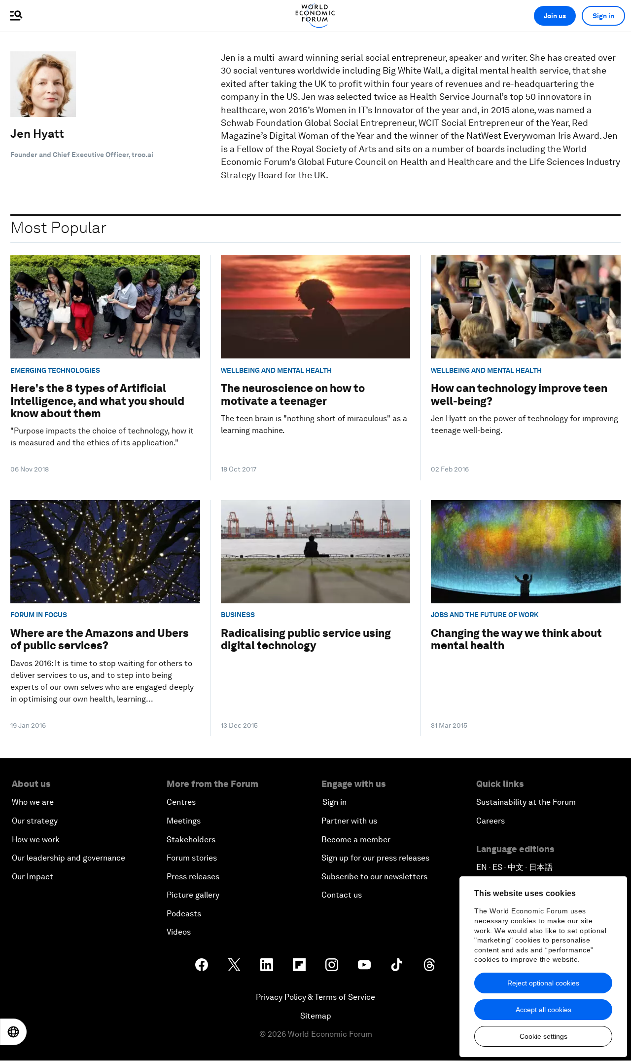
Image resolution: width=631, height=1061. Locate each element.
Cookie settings (543, 1036)
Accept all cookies (543, 1010)
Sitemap (315, 1016)
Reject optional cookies (543, 983)
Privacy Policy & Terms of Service (315, 997)
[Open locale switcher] (13, 1032)
